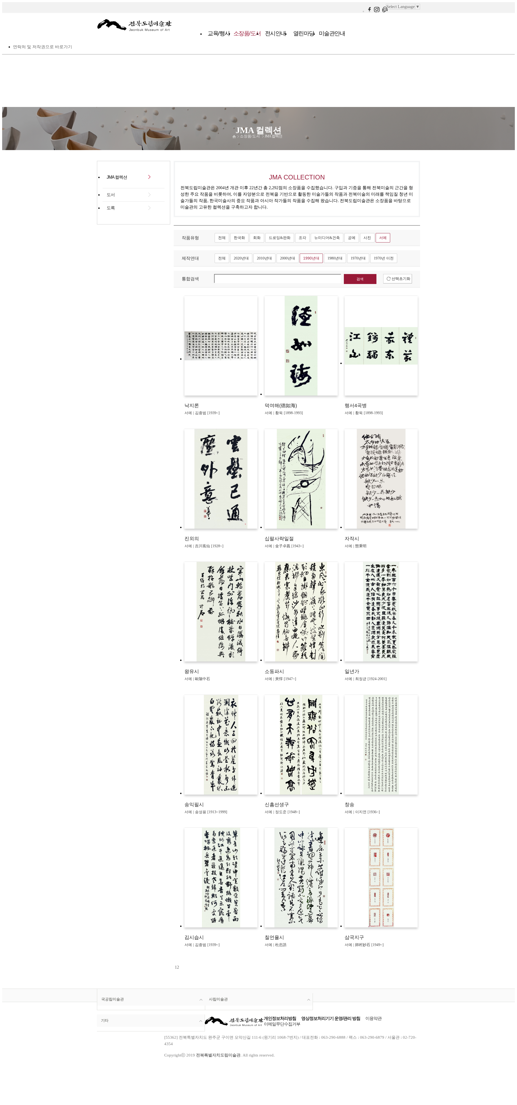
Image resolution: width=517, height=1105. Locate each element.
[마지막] (180, 967)
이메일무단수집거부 (282, 1024)
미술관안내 (332, 33)
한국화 (239, 237)
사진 (367, 237)
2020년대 (241, 258)
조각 (302, 237)
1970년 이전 (384, 258)
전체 (222, 237)
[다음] (179, 967)
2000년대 (287, 258)
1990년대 (311, 258)
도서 (111, 194)
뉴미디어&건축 (327, 237)
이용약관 (373, 1018)
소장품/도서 (247, 33)
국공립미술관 (112, 999)
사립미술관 (218, 999)
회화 (257, 237)
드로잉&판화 (280, 237)
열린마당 (303, 33)
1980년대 (335, 258)
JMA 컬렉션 (273, 136)
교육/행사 (219, 33)
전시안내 (275, 33)
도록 (111, 208)
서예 (383, 237)
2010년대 (264, 258)
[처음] (174, 967)
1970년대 (358, 258)
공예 (351, 237)
